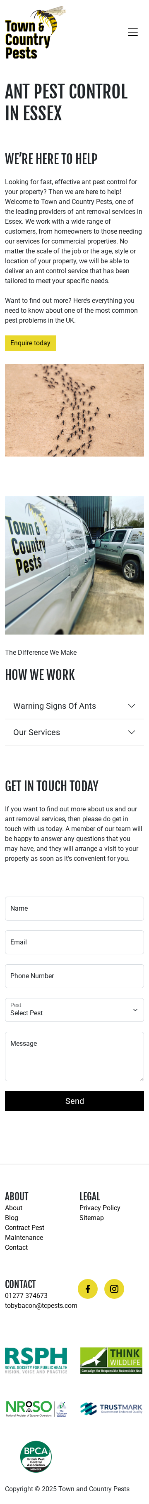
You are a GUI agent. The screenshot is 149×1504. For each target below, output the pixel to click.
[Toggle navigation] (133, 32)
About (13, 1208)
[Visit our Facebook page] (88, 1289)
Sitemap (91, 1218)
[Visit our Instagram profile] (114, 1289)
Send (74, 1101)
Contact (16, 1247)
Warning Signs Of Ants (54, 706)
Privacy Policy (99, 1208)
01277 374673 (26, 1296)
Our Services (36, 732)
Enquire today (30, 343)
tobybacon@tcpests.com (41, 1306)
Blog (11, 1218)
